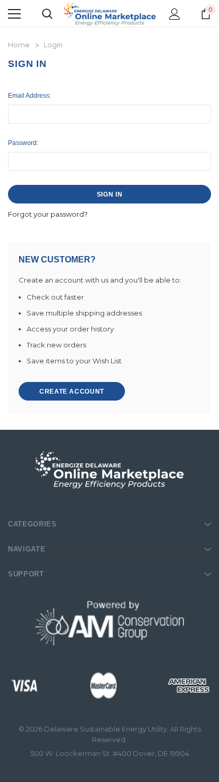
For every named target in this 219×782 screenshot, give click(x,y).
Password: (23, 143)
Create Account (71, 391)
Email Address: (29, 95)
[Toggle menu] (14, 13)
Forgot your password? (48, 214)
